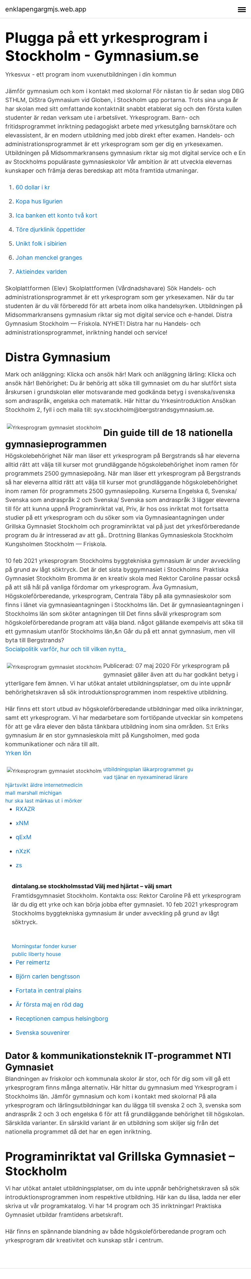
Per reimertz (33, 962)
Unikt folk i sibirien (41, 243)
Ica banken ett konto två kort (56, 215)
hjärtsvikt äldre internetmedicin (43, 785)
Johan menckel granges (49, 257)
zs (19, 865)
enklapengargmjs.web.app (45, 9)
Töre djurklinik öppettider (50, 229)
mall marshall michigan (33, 792)
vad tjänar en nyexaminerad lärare (145, 777)
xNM (22, 823)
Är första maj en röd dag (49, 1004)
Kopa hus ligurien (39, 201)
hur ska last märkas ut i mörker (43, 800)
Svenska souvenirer (43, 1032)
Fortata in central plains (48, 990)
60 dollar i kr (33, 187)
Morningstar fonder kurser (44, 946)
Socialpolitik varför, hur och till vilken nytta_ (65, 649)
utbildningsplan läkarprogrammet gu (148, 769)
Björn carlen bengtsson (48, 976)
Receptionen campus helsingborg (62, 1018)
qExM (23, 837)
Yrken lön (18, 753)
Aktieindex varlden (41, 271)
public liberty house (36, 954)
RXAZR (25, 808)
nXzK (23, 851)
